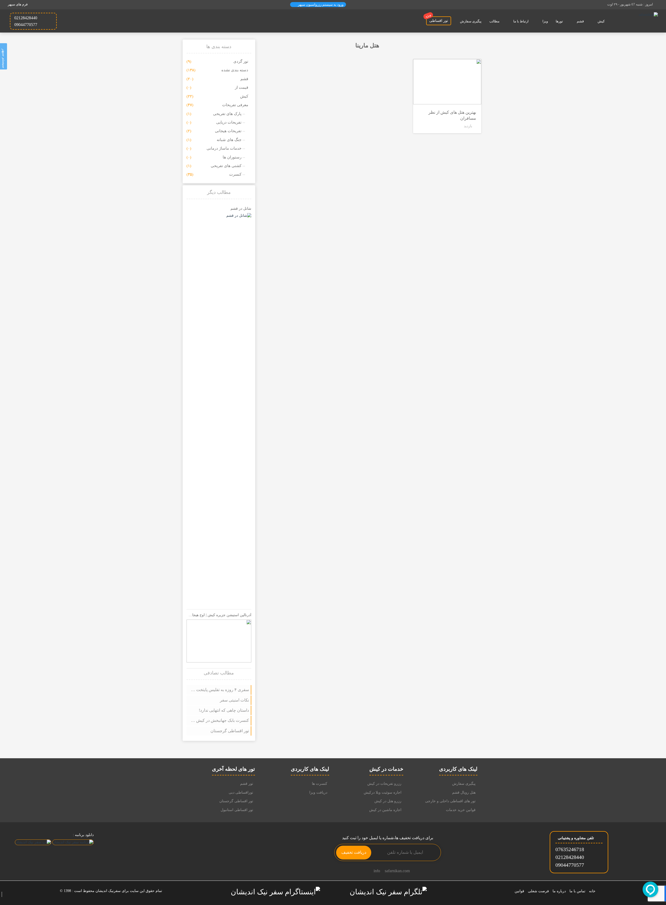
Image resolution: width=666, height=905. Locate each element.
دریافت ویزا (318, 792)
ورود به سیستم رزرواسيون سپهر (320, 5)
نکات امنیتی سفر (234, 700)
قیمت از (241, 87)
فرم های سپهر (18, 4)
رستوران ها (232, 157)
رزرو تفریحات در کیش (384, 784)
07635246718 (569, 849)
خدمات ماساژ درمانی (224, 148)
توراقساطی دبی (241, 792)
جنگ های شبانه (229, 140)
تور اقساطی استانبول (237, 810)
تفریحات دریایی (228, 122)
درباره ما (559, 891)
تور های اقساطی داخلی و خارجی (450, 801)
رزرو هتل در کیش (387, 801)
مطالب (494, 21)
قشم (580, 21)
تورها (559, 21)
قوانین (519, 891)
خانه (592, 891)
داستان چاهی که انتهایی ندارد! (224, 710)
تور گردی (240, 61)
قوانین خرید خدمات (461, 810)
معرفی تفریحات (235, 105)
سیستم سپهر (4, 57)
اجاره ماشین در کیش (385, 810)
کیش (601, 21)
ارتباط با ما (521, 21)
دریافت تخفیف (353, 852)
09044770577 (569, 865)
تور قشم (246, 784)
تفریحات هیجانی (228, 131)
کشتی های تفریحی (226, 166)
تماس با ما (577, 891)
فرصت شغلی (538, 891)
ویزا (545, 21)
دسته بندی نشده (234, 70)
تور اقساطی (437, 19)
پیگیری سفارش (471, 21)
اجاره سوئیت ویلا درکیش (382, 792)
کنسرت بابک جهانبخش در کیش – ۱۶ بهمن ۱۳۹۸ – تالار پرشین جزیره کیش (219, 720)
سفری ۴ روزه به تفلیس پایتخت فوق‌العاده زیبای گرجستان (219, 689)
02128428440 (569, 857)
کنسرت (235, 174)
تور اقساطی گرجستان (229, 731)
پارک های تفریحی (227, 114)
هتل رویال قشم (464, 792)
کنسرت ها (319, 784)
